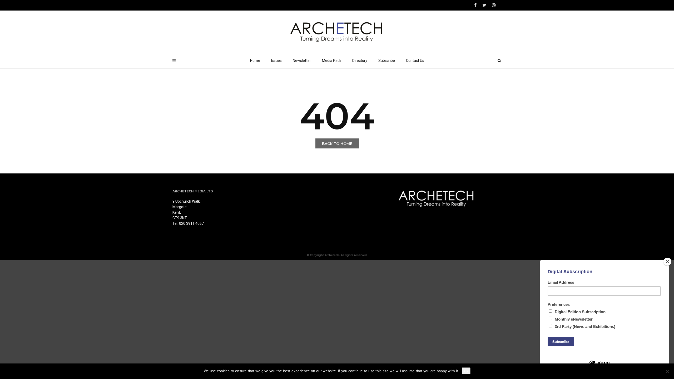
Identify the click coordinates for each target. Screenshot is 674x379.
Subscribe (386, 60)
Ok (466, 371)
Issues (276, 60)
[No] (667, 371)
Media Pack (331, 60)
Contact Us (415, 60)
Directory (359, 60)
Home (255, 60)
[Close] (667, 262)
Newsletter (302, 60)
